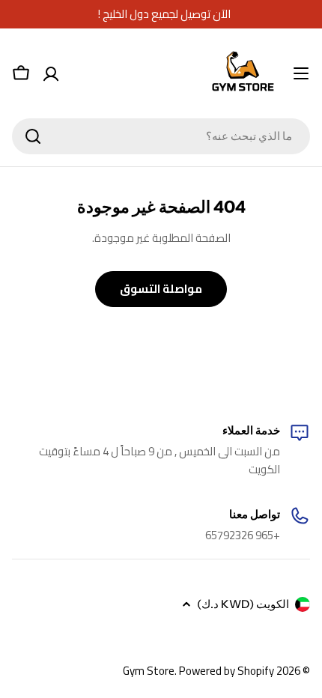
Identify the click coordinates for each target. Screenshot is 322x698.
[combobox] (161, 136)
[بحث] (33, 136)
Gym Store (148, 671)
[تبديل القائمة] (301, 73)
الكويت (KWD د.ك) (243, 604)
